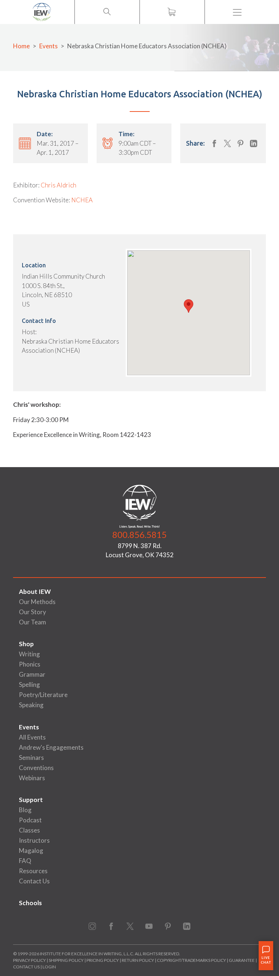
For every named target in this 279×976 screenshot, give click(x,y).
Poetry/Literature (43, 694)
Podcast (30, 820)
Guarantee (242, 960)
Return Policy (138, 960)
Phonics (29, 664)
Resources (33, 871)
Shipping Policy (66, 960)
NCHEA (82, 200)
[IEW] (42, 12)
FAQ (25, 860)
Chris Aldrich (58, 185)
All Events (32, 737)
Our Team (32, 622)
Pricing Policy (102, 960)
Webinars (32, 778)
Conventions (36, 768)
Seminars (31, 757)
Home (21, 46)
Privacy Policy (29, 960)
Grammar (32, 674)
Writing (29, 654)
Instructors (34, 840)
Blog (25, 810)
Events (48, 46)
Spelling (29, 684)
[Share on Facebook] (214, 143)
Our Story (32, 612)
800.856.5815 (139, 534)
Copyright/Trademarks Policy (191, 960)
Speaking (31, 705)
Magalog (31, 850)
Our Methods (37, 602)
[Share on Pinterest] (240, 143)
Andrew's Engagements (51, 747)
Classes (29, 830)
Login (49, 966)
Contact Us (34, 881)
